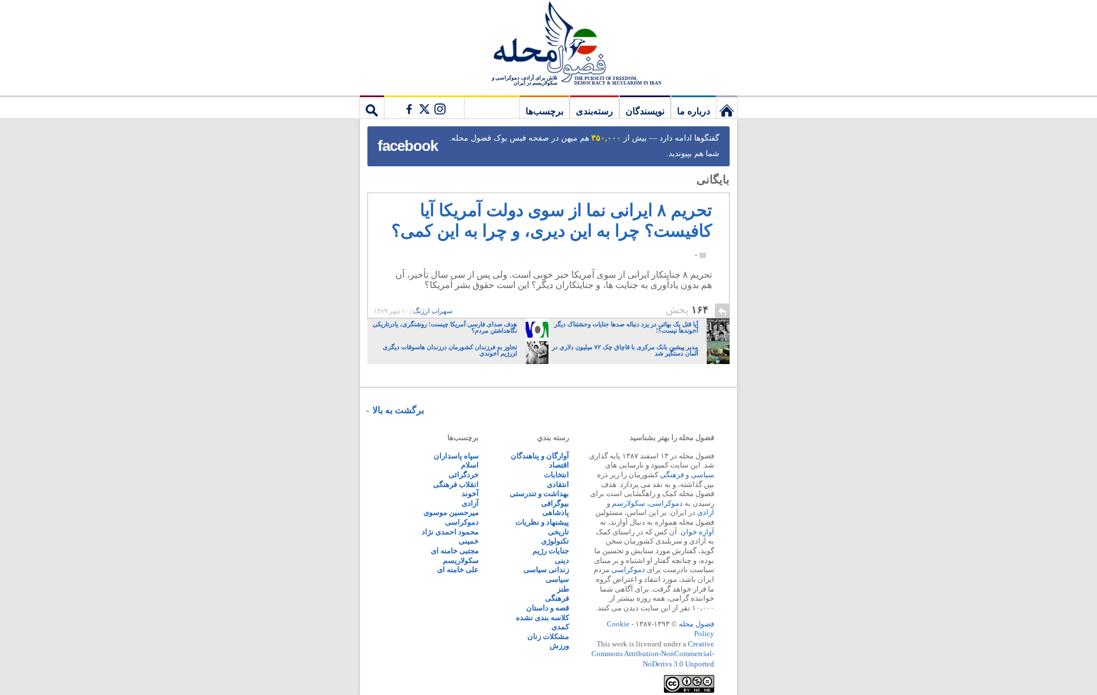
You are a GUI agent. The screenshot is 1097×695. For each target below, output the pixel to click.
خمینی (469, 541)
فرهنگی (672, 474)
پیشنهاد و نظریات (542, 522)
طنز (563, 589)
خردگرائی (464, 474)
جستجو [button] (372, 106)
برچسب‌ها (544, 111)
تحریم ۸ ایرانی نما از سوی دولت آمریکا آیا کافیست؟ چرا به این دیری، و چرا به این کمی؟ (551, 230)
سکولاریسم (461, 560)
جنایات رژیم (551, 550)
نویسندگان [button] (645, 111)
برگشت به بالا (398, 410)
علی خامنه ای (458, 569)
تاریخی (558, 532)
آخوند (470, 493)
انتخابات (556, 474)
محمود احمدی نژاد (450, 532)
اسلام (470, 465)
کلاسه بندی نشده (542, 617)
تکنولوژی (555, 541)
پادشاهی (555, 512)
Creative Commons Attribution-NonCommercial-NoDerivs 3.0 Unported (652, 654)
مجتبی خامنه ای (455, 550)
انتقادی (558, 484)
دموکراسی (666, 503)
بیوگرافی (555, 503)
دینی (562, 560)
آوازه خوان (697, 532)
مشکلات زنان (548, 636)
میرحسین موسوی (451, 512)
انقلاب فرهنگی (456, 484)
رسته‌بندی (594, 111)
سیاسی (702, 474)
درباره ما (693, 111)
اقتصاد (559, 465)
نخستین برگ (726, 106)
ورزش (559, 645)
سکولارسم (628, 503)
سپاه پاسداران (456, 456)
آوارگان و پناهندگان (540, 456)
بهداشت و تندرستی (539, 493)
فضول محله (548, 43)
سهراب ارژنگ (433, 311)
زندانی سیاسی (546, 569)
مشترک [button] (424, 106)
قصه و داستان (547, 608)
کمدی (560, 626)
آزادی (705, 512)
